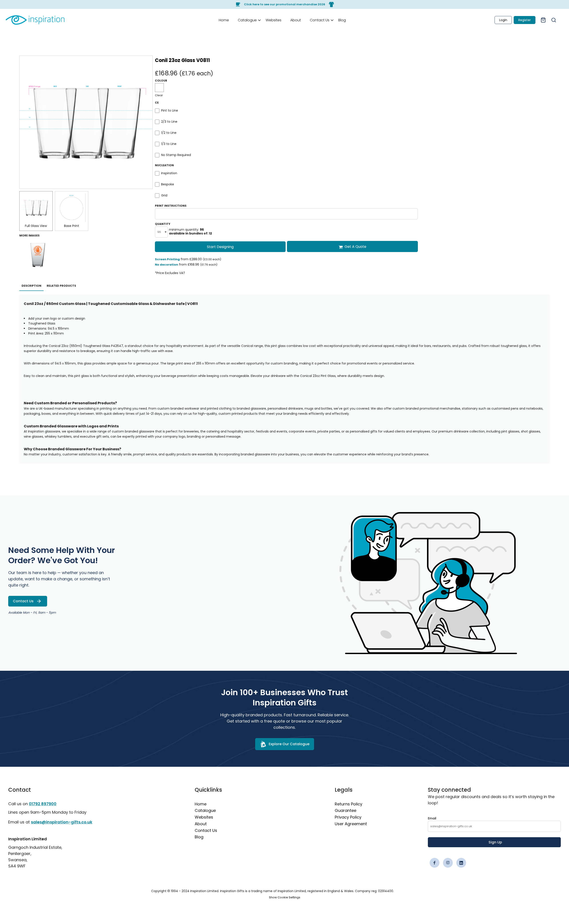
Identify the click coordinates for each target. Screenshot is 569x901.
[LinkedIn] (461, 863)
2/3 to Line (169, 121)
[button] (247, 20)
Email (432, 818)
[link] (35, 20)
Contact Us (206, 830)
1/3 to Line (168, 144)
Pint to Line (169, 110)
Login (503, 20)
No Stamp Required (176, 155)
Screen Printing (167, 259)
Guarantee (345, 810)
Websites (204, 817)
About (201, 824)
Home (200, 804)
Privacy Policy (348, 817)
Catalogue (205, 810)
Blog (199, 837)
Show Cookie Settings (284, 897)
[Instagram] (448, 863)
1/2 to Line (168, 132)
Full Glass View (36, 226)
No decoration (166, 264)
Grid (164, 195)
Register (524, 20)
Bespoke (167, 184)
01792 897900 (42, 804)
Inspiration (169, 173)
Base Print (71, 226)
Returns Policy (348, 804)
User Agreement (351, 824)
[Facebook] (434, 863)
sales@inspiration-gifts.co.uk (61, 822)
